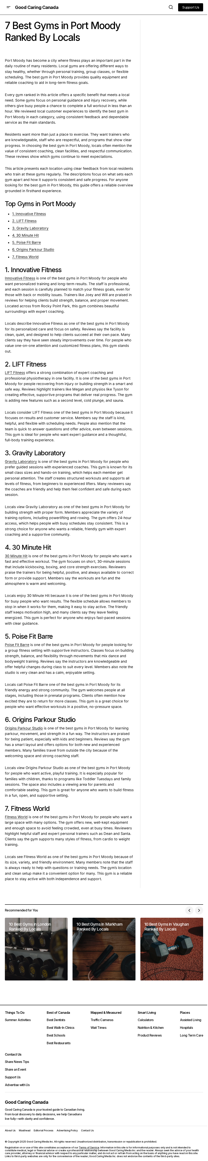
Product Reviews (149, 1035)
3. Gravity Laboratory (30, 228)
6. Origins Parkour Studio (33, 249)
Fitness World (16, 817)
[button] (8, 7)
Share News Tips (17, 1062)
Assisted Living (190, 1020)
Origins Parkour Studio (24, 728)
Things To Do (14, 1013)
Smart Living (147, 1013)
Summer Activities (17, 1020)
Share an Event (15, 1069)
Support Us (13, 1077)
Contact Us (13, 1054)
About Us (10, 1130)
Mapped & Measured (106, 1013)
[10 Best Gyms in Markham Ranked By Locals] (104, 949)
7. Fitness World (25, 257)
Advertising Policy (67, 1130)
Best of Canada (58, 1013)
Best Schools (56, 1035)
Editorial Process (43, 1130)
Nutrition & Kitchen (151, 1028)
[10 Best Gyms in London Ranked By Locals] (36, 949)
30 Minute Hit (16, 556)
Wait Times (98, 1028)
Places (185, 1013)
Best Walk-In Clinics (60, 1028)
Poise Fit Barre (17, 645)
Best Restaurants (58, 1043)
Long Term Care (191, 1035)
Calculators (146, 1020)
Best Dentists (56, 1020)
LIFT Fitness (15, 372)
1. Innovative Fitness (29, 214)
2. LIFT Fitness (24, 221)
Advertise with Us (17, 1085)
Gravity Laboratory (21, 461)
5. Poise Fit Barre (26, 242)
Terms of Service (89, 1147)
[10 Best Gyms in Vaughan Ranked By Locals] (171, 949)
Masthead (24, 1130)
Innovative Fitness (20, 278)
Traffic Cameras (102, 1020)
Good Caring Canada (36, 7)
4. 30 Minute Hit (25, 235)
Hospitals (186, 1028)
